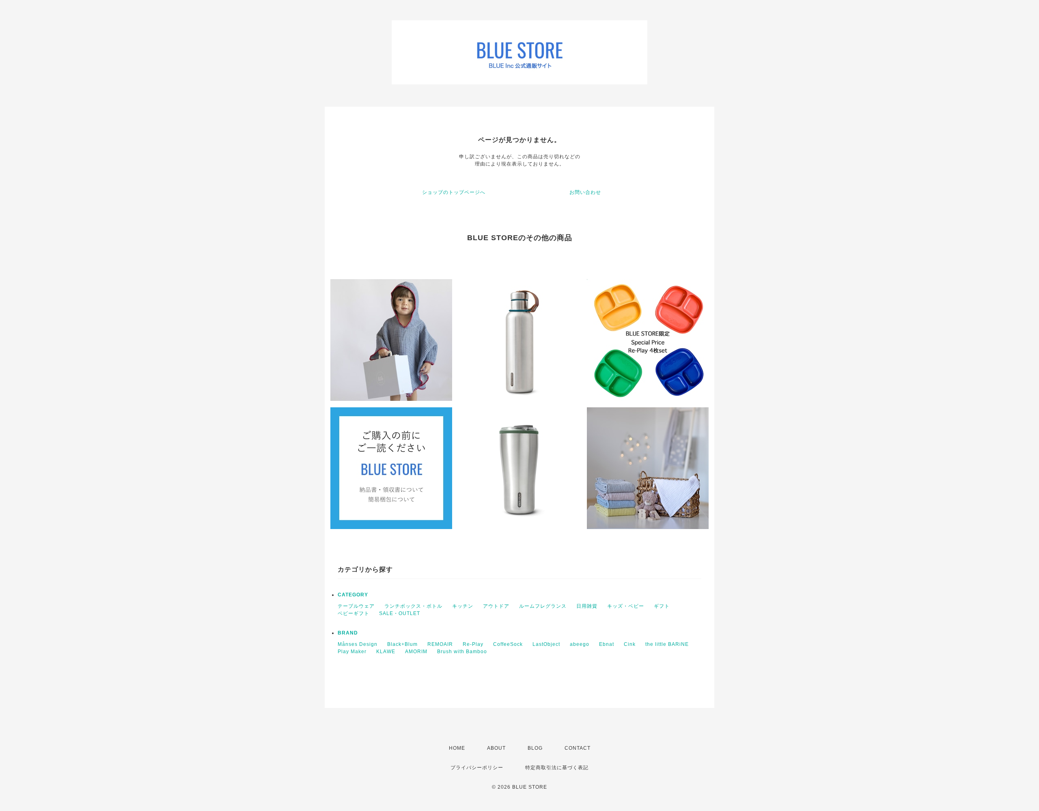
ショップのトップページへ (453, 192)
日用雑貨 (586, 606)
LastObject (546, 644)
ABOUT (496, 748)
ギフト (662, 606)
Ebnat (606, 644)
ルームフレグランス (543, 606)
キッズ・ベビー (625, 606)
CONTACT (578, 748)
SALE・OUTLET (399, 613)
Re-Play (473, 644)
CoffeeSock (508, 644)
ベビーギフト (353, 613)
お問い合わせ (585, 192)
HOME (457, 748)
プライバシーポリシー (477, 767)
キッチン (462, 606)
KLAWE (385, 651)
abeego (579, 644)
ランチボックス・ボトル (413, 606)
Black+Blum (402, 644)
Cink (630, 644)
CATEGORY (353, 595)
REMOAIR (440, 644)
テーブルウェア (356, 606)
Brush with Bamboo (462, 651)
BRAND (348, 633)
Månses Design (357, 644)
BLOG (535, 748)
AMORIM (416, 651)
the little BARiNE (667, 644)
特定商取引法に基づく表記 (556, 767)
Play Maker (352, 651)
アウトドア (496, 606)
